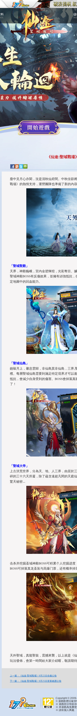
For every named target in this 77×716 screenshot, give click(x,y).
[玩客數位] (21, 702)
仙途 (38, 22)
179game (17, 4)
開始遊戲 (38, 128)
